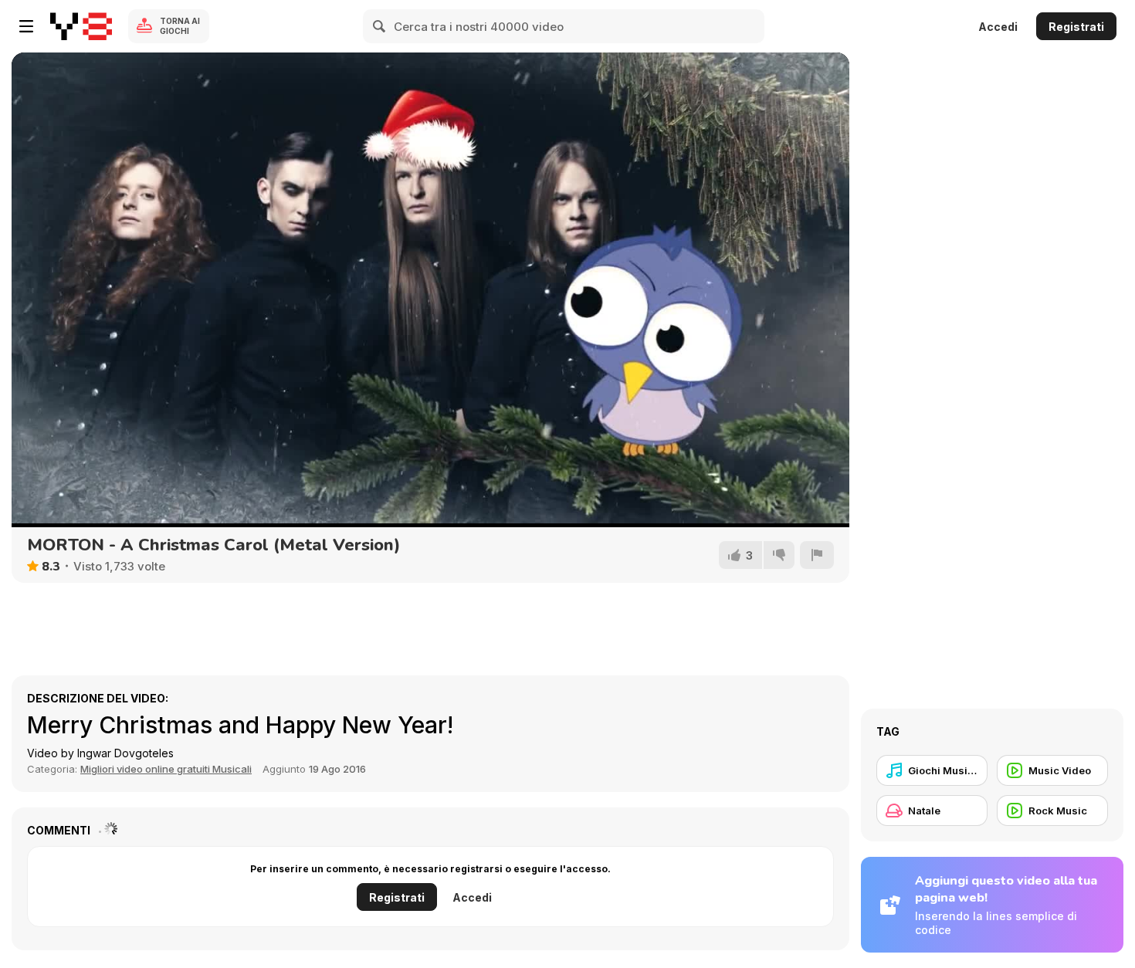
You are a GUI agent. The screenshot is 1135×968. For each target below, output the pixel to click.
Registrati (1076, 26)
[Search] (380, 26)
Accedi (998, 26)
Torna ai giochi (180, 26)
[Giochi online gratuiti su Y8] (81, 26)
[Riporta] (817, 555)
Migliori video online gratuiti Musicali (166, 769)
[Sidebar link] (26, 26)
